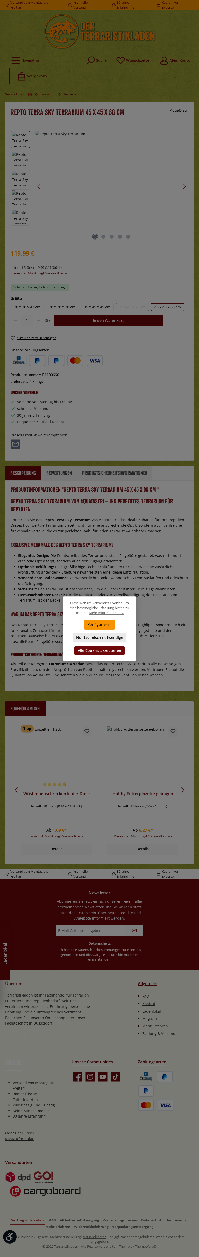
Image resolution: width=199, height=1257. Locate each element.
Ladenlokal (151, 1011)
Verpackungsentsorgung (132, 1227)
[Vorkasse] (19, 360)
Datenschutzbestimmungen (99, 950)
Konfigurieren (99, 624)
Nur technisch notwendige (99, 637)
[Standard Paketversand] (18, 1177)
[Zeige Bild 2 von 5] (103, 237)
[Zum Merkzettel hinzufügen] (87, 731)
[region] (99, 187)
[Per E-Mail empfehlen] (15, 443)
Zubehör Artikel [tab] (25, 708)
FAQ (145, 996)
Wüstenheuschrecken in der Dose (56, 793)
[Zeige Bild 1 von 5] (95, 237)
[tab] (23, 473)
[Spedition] (43, 1191)
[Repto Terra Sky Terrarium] (111, 187)
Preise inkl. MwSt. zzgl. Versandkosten (40, 273)
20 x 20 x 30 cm (62, 307)
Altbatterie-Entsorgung (79, 1220)
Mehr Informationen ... (106, 613)
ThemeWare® (146, 1246)
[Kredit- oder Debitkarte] (85, 360)
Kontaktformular (19, 1138)
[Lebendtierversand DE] (43, 1177)
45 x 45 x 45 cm (97, 307)
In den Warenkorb (109, 320)
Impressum (176, 1220)
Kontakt (148, 1003)
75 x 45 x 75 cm (134, 308)
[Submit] (134, 930)
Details (56, 848)
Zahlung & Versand (158, 1033)
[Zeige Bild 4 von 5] (120, 237)
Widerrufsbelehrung (91, 1227)
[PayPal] (37, 360)
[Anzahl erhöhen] (38, 320)
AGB (94, 954)
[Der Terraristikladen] (30, 94)
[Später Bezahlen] (56, 360)
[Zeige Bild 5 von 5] (128, 237)
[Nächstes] (184, 186)
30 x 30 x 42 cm (27, 307)
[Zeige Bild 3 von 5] (112, 237)
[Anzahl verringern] (16, 320)
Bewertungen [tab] (59, 473)
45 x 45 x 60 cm (167, 307)
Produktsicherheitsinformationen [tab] (114, 473)
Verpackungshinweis (120, 1220)
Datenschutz (152, 1220)
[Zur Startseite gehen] (99, 31)
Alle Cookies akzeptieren (99, 650)
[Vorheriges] (39, 186)
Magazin (149, 1018)
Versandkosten (94, 1237)
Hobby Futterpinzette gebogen (142, 793)
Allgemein (147, 983)
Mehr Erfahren (155, 1025)
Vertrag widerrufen (27, 1220)
